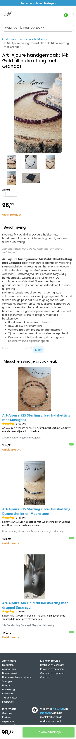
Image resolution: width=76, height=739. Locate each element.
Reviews (6, 717)
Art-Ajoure (58, 708)
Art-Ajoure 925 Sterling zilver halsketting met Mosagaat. (36, 417)
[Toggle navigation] (71, 14)
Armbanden (9, 669)
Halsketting (8, 689)
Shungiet (7, 681)
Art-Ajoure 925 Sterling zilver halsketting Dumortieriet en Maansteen (36, 511)
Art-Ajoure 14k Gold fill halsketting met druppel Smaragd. (35, 605)
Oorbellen (7, 693)
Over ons (7, 713)
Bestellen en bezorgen (52, 665)
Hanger (6, 685)
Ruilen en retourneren (52, 669)
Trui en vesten (10, 697)
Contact (45, 677)
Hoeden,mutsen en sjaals (16, 677)
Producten (9, 39)
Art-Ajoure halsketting (34, 39)
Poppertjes (8, 701)
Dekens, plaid (9, 673)
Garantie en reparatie (52, 673)
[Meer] (16, 194)
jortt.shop (45, 712)
